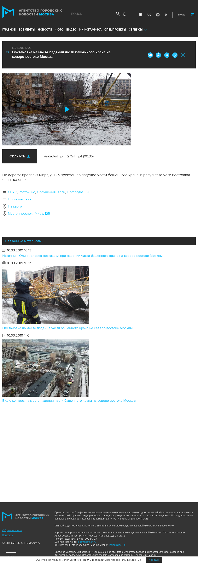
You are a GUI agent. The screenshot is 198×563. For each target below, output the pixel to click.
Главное (9, 29)
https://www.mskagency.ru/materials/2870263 (175, 55)
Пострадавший (78, 192)
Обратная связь (12, 530)
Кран (61, 192)
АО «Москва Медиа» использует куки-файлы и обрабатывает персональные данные (88, 559)
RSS (166, 15)
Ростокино (27, 192)
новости (45, 29)
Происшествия (20, 199)
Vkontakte (149, 15)
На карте (15, 206)
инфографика (90, 29)
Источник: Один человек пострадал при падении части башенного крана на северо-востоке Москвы (82, 256)
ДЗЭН (140, 15)
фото (59, 29)
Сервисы (136, 29)
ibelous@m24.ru (117, 545)
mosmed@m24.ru (87, 541)
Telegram (157, 15)
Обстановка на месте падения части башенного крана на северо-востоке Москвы (67, 328)
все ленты (27, 29)
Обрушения (46, 192)
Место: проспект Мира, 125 (29, 213)
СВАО (12, 192)
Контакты (7, 535)
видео (71, 29)
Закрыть (183, 55)
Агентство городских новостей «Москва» (32, 13)
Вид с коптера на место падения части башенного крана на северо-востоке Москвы (69, 400)
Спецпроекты (115, 29)
